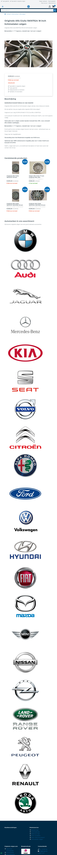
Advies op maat (35, 833)
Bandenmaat (35, 830)
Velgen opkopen (43, 1)
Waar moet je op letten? (38, 837)
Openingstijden (52, 1)
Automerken (15, 14)
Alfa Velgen (23, 14)
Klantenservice (52, 3)
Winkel (9, 14)
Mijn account (44, 3)
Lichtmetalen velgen (37, 839)
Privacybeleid (10, 852)
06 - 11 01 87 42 (43, 849)
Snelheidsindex (35, 832)
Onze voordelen (35, 835)
